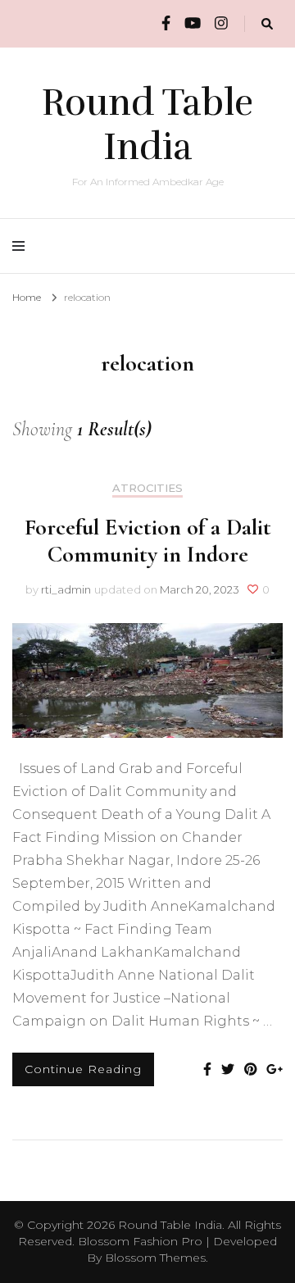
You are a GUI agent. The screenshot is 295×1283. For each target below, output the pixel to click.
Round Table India (147, 125)
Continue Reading (83, 1069)
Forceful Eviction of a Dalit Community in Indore (148, 540)
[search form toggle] (267, 24)
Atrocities (147, 488)
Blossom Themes (155, 1257)
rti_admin (66, 589)
